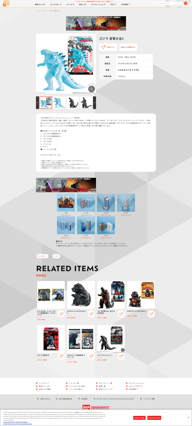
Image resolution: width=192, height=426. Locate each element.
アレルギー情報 (149, 399)
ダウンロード (66, 215)
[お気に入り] (61, 314)
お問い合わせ (45, 399)
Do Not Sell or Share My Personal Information (115, 399)
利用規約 (84, 399)
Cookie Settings (139, 418)
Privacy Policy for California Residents (15, 422)
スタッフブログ (135, 386)
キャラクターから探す (77, 386)
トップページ (44, 383)
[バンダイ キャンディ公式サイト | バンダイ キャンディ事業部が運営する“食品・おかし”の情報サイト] (6, 3)
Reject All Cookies (154, 418)
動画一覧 (102, 386)
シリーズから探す (75, 389)
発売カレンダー (45, 386)
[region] (96, 417)
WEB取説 (132, 389)
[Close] (189, 417)
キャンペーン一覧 (105, 383)
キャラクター (42, 256)
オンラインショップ (136, 383)
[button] (37, 102)
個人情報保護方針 (65, 399)
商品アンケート (104, 389)
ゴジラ (56, 256)
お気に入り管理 (45, 389)
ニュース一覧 (74, 383)
